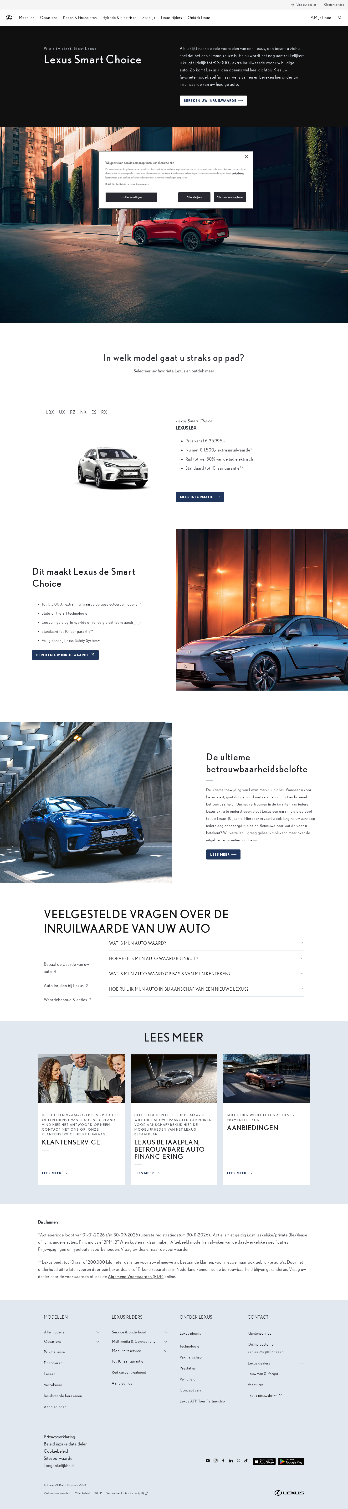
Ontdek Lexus (199, 17)
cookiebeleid (238, 173)
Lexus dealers (259, 1363)
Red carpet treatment (129, 1372)
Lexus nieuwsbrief (265, 1395)
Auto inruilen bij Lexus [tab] (66, 985)
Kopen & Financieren (80, 17)
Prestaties (188, 1368)
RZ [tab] (73, 412)
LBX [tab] (50, 412)
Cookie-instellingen (131, 197)
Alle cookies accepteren (230, 197)
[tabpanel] (174, 462)
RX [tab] (104, 412)
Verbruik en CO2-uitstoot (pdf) (125, 1493)
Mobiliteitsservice (126, 1350)
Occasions (48, 17)
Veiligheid (188, 1379)
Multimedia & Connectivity (134, 1341)
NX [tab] (83, 412)
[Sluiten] (246, 156)
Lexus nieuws (190, 1333)
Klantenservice (334, 4)
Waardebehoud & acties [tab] (68, 999)
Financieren (53, 1363)
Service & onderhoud (129, 1332)
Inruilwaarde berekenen (63, 1396)
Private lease (54, 1352)
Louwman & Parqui (263, 1373)
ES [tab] (94, 412)
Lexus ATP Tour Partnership (202, 1401)
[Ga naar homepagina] (9, 17)
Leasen (49, 1374)
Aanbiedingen (55, 1407)
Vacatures (256, 1384)
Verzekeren (53, 1385)
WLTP (98, 1493)
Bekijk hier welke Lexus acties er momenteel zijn (266, 1117)
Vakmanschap (191, 1357)
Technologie (189, 1346)
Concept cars (191, 1390)
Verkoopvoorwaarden (57, 1493)
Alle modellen (55, 1332)
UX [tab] (62, 412)
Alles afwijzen (194, 197)
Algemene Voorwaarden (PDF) (136, 1276)
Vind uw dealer (306, 4)
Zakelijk (148, 17)
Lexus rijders (171, 17)
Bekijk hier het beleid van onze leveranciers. (127, 184)
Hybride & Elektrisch (119, 17)
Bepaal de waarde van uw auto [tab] (66, 968)
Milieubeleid (82, 1493)
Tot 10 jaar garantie (127, 1361)
